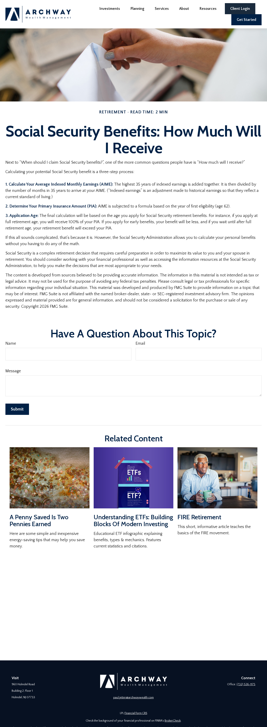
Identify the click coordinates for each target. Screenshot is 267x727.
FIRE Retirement (199, 517)
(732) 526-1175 (246, 684)
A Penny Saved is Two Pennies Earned (39, 520)
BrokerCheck (173, 720)
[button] (109, 8)
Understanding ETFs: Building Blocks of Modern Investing (133, 520)
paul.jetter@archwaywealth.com (133, 697)
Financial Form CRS (136, 713)
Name (10, 343)
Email (140, 343)
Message (13, 371)
